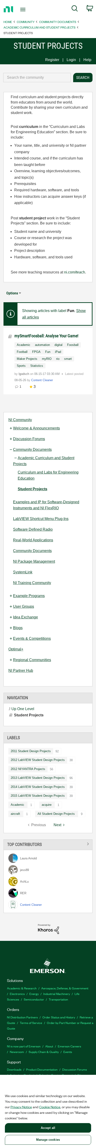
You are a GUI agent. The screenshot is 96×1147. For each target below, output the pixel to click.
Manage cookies (48, 1139)
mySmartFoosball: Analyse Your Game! (46, 335)
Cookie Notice (49, 1107)
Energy (34, 993)
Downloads (14, 1069)
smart (68, 359)
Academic (17, 804)
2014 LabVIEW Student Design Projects (38, 787)
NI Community (20, 420)
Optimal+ (15, 649)
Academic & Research (22, 988)
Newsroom (17, 1052)
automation (42, 345)
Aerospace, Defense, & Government (64, 988)
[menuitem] (75, 9)
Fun (47, 352)
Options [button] (12, 293)
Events (67, 1052)
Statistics (36, 365)
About (49, 1046)
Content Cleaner (42, 380)
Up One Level (22, 709)
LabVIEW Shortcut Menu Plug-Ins (41, 519)
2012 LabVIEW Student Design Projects (38, 760)
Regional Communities (32, 660)
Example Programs (29, 596)
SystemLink (22, 572)
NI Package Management (34, 561)
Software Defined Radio (33, 529)
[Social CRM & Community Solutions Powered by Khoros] (48, 929)
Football (22, 352)
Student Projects (32, 489)
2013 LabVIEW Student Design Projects (38, 778)
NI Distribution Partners (22, 1017)
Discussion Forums (29, 439)
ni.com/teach (74, 272)
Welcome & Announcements (36, 428)
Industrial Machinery (56, 993)
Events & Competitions (32, 638)
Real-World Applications (33, 540)
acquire (46, 804)
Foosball (73, 345)
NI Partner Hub (20, 671)
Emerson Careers (69, 1046)
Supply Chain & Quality (44, 1052)
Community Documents (57, 21)
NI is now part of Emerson (24, 1046)
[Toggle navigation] (23, 9)
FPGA (36, 352)
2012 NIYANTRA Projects (28, 769)
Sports (21, 365)
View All (48, 843)
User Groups (23, 606)
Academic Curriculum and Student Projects (39, 27)
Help (87, 60)
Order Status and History (58, 1017)
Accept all (48, 1128)
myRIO (46, 359)
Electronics (17, 993)
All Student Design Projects (56, 814)
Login (71, 60)
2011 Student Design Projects (31, 751)
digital (58, 345)
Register (52, 60)
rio (57, 359)
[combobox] (37, 77)
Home (7, 21)
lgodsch (24, 374)
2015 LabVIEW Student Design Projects (38, 795)
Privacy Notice (21, 1107)
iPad (58, 352)
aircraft (15, 814)
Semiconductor (34, 999)
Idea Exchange (25, 617)
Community (25, 21)
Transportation (58, 999)
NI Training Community (32, 583)
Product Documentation (42, 1069)
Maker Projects (27, 359)
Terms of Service (31, 1022)
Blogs (18, 628)
